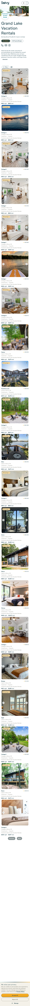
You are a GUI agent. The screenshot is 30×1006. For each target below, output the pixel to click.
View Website (6, 40)
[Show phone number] (2, 45)
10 (24, 93)
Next (19, 838)
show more (5, 59)
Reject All (15, 999)
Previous (11, 838)
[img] (8, 70)
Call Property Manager (17, 40)
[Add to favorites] (27, 70)
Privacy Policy (20, 991)
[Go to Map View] (11, 67)
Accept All (15, 995)
